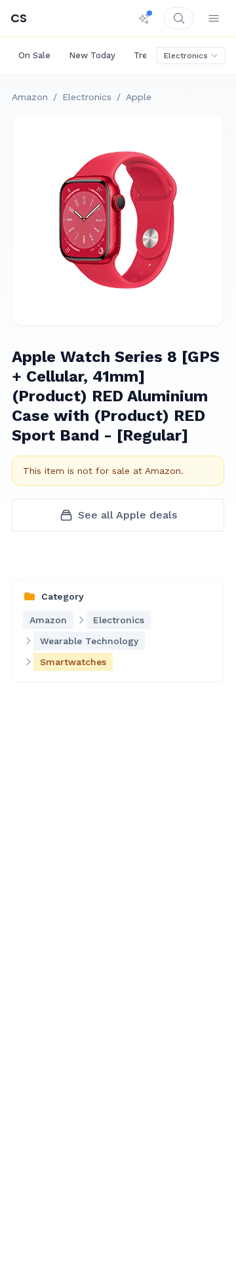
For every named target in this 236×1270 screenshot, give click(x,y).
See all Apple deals (127, 515)
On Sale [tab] (34, 55)
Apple (138, 97)
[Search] (179, 18)
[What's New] (144, 18)
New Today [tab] (92, 55)
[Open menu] (214, 18)
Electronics (186, 55)
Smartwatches (73, 662)
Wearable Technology (89, 641)
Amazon (30, 97)
